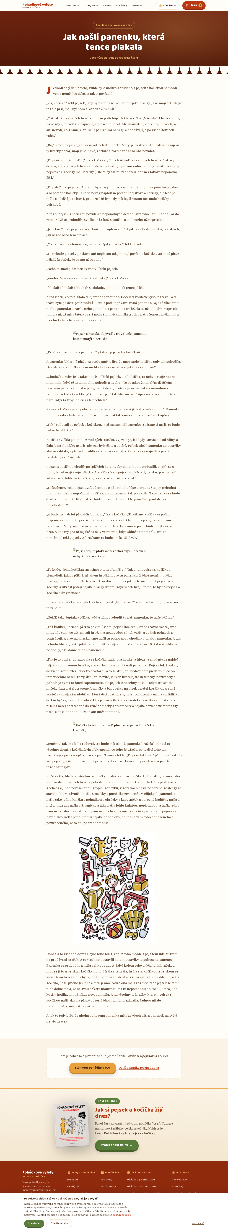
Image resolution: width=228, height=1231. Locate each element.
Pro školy (121, 6)
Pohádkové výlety (37, 6)
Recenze (137, 6)
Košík (195, 5)
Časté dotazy (180, 1179)
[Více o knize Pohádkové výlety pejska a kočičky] (71, 1124)
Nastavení (198, 1223)
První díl (72, 1179)
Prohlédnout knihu (117, 1145)
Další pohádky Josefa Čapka (139, 1068)
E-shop (107, 6)
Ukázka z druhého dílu (141, 1186)
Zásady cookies (122, 1215)
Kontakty (177, 1186)
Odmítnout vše (59, 1223)
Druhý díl (73, 1186)
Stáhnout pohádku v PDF (92, 1067)
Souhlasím (34, 1223)
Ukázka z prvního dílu (141, 1179)
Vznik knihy (108, 1186)
